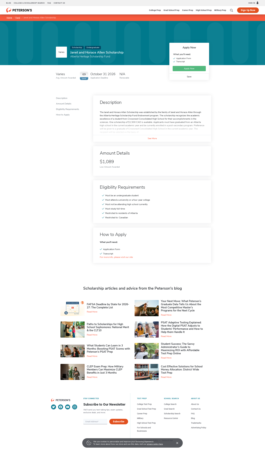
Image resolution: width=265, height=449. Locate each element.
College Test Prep (144, 404)
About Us (195, 404)
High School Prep (204, 10)
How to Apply (63, 114)
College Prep (155, 10)
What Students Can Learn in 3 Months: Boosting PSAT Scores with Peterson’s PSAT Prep (108, 349)
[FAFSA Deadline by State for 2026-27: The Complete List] (73, 308)
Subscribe (118, 421)
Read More (92, 311)
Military (140, 418)
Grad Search (169, 409)
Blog (8, 3)
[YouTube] (67, 406)
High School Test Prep (146, 423)
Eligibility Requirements (67, 109)
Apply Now (189, 68)
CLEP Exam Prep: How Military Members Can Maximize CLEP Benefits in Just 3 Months (105, 370)
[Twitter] (53, 406)
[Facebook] (60, 406)
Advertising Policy (198, 428)
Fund (17, 17)
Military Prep (220, 10)
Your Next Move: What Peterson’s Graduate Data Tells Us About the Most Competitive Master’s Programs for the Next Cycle (181, 305)
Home (9, 17)
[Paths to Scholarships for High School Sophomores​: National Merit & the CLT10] (73, 329)
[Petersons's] (19, 10)
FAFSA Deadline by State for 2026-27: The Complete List (108, 306)
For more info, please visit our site (116, 257)
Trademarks (196, 423)
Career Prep (187, 10)
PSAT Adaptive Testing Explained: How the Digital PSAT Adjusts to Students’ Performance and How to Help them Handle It (182, 327)
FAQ (49, 3)
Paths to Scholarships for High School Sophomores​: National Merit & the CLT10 (108, 327)
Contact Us (196, 409)
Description (61, 98)
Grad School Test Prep (146, 409)
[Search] (231, 10)
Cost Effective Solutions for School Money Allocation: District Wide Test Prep (182, 370)
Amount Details (63, 103)
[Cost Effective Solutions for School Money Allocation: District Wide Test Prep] (148, 372)
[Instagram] (74, 406)
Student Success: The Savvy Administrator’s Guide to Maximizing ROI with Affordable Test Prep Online (180, 348)
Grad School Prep (171, 10)
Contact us (59, 3)
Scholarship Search (172, 413)
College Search (170, 404)
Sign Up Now (248, 10)
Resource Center (171, 418)
